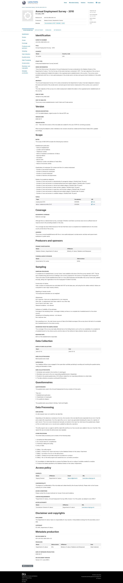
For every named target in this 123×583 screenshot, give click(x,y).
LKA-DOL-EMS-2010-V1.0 (41, 7)
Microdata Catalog (74, 2)
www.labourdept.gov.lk (89, 478)
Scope (23, 40)
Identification (25, 34)
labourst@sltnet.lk (72, 478)
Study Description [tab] (28, 30)
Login (99, 2)
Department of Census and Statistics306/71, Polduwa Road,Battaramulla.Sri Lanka (29, 579)
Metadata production (25, 72)
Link (93, 202)
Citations (83, 2)
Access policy (25, 63)
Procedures (91, 2)
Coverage (24, 43)
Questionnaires (26, 57)
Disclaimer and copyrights (26, 67)
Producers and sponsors (26, 47)
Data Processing (26, 60)
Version (24, 37)
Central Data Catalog (30, 7)
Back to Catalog (28, 566)
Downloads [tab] (48, 30)
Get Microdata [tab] (57, 30)
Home (65, 2)
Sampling (24, 51)
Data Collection (26, 54)
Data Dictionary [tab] (39, 30)
